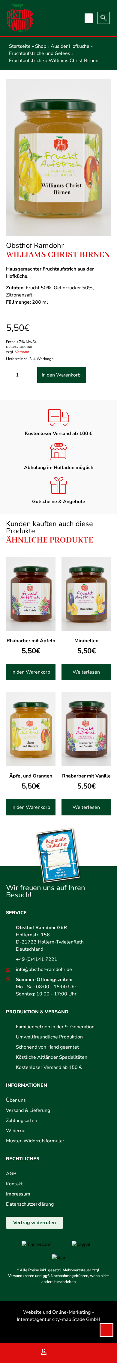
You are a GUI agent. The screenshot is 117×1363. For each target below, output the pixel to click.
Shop (40, 46)
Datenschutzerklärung (30, 1204)
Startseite (20, 46)
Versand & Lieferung (28, 1110)
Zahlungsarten (21, 1120)
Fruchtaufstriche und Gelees (39, 53)
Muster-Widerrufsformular (35, 1141)
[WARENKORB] (73, 1353)
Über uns (16, 1100)
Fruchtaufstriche (26, 60)
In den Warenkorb (61, 375)
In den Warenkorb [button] (30, 672)
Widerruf (16, 1130)
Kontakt (14, 1184)
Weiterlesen (86, 672)
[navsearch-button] (104, 18)
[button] (89, 18)
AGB (11, 1173)
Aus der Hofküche (70, 46)
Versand (22, 352)
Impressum (18, 1194)
